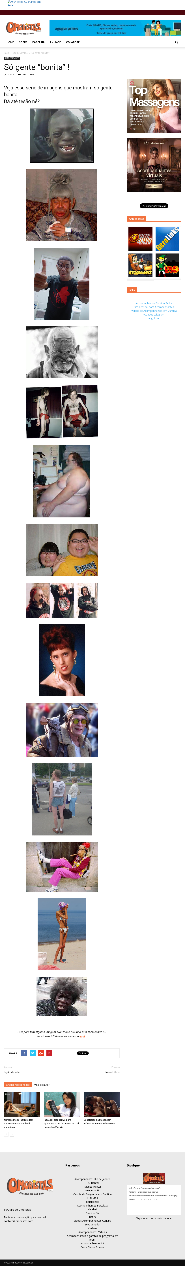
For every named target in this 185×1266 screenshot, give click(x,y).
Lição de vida (12, 1072)
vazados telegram (153, 314)
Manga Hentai (92, 1186)
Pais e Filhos (112, 1072)
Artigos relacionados (18, 1084)
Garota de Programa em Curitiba (92, 1194)
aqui (82, 1036)
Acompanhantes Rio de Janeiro (92, 1179)
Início (6, 52)
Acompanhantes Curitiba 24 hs (154, 303)
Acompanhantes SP (92, 1243)
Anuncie (55, 42)
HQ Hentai (93, 1183)
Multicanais (92, 1201)
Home (10, 42)
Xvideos (92, 1228)
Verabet (92, 1209)
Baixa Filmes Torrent (92, 1247)
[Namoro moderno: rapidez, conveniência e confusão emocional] (22, 1104)
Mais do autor (42, 1084)
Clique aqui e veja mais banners (153, 1218)
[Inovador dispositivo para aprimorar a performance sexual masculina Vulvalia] (62, 1104)
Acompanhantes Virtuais (92, 1232)
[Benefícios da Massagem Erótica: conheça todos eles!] (102, 1104)
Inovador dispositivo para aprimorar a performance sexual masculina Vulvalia (61, 1123)
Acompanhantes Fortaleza (92, 1205)
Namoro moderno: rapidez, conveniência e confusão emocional (18, 1123)
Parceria (38, 42)
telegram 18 (92, 1190)
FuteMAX (92, 1198)
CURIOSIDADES (20, 52)
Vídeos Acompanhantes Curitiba (92, 1220)
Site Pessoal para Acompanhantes (154, 307)
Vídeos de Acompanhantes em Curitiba (154, 310)
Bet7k (92, 1217)
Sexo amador (92, 1224)
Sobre (23, 42)
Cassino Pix (92, 1213)
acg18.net (154, 318)
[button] (176, 42)
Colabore (73, 42)
